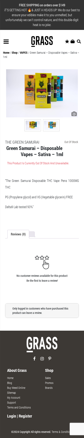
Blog (9, 383)
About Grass (17, 370)
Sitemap (11, 393)
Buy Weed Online (16, 388)
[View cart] (72, 41)
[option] (42, 93)
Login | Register (19, 416)
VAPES (24, 52)
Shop (15, 52)
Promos (49, 383)
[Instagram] (42, 360)
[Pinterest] (49, 360)
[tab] (18, 234)
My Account (13, 397)
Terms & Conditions (62, 432)
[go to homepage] (42, 346)
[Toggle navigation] (6, 42)
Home (6, 52)
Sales (48, 378)
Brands (49, 388)
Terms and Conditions (19, 407)
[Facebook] (34, 360)
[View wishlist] (67, 41)
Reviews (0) (18, 234)
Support (11, 402)
